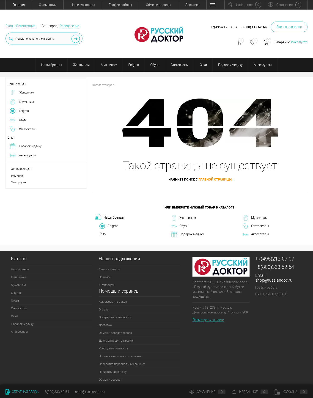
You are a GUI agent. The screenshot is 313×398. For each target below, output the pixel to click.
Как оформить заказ (113, 301)
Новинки (17, 175)
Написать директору (112, 371)
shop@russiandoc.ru (273, 280)
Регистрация (26, 26)
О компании (48, 5)
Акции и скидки (21, 169)
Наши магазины (83, 5)
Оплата (104, 309)
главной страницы (215, 179)
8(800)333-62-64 (276, 267)
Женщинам (81, 65)
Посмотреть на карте (208, 320)
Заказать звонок (289, 27)
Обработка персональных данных (122, 364)
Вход (9, 26)
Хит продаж (19, 182)
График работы (120, 5)
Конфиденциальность (113, 348)
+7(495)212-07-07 (274, 259)
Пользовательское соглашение (120, 356)
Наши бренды (51, 65)
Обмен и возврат (158, 5)
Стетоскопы (180, 65)
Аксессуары (263, 65)
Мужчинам (109, 65)
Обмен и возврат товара (115, 333)
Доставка (192, 5)
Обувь (154, 65)
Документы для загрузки (116, 340)
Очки (203, 65)
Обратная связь (25, 392)
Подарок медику (230, 65)
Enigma (133, 65)
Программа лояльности (115, 317)
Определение (69, 26)
